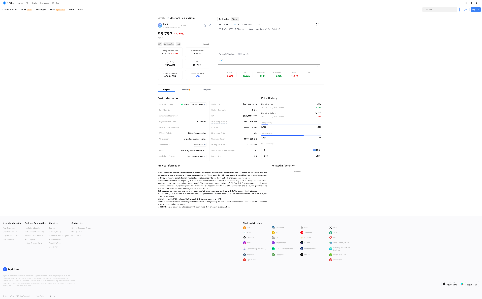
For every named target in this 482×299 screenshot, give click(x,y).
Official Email (76, 232)
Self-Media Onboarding (34, 232)
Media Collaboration (33, 228)
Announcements (56, 239)
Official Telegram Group (81, 228)
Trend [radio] (234, 19)
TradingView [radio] (224, 19)
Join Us (52, 228)
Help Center (76, 235)
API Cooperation (31, 239)
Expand (206, 44)
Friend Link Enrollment (34, 235)
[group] (228, 19)
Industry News (55, 232)
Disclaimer (53, 247)
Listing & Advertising (33, 243)
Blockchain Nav (9, 239)
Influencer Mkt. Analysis (59, 235)
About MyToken (55, 243)
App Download (9, 228)
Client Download (10, 232)
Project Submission (11, 235)
